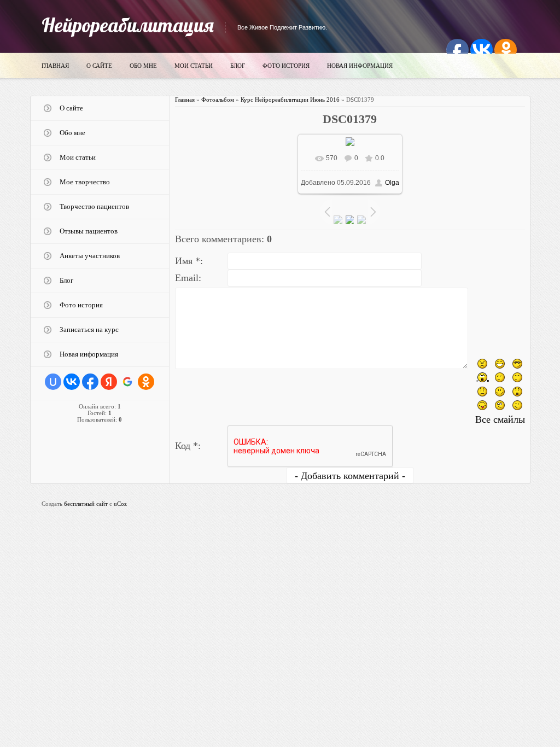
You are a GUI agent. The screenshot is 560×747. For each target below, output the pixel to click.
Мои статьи (193, 65)
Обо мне (143, 65)
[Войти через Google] (127, 382)
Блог (237, 65)
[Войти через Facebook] (90, 382)
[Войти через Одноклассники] (146, 382)
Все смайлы (500, 419)
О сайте (99, 65)
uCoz (120, 503)
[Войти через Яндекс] (109, 382)
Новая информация (360, 65)
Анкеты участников (90, 256)
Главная (55, 65)
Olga (392, 182)
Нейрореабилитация (128, 25)
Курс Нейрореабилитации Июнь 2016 (290, 99)
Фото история (286, 65)
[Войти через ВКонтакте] (71, 382)
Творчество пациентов (94, 206)
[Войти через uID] (53, 382)
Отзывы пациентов (89, 231)
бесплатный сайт (86, 503)
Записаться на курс (89, 329)
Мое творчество (85, 182)
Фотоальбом (217, 99)
